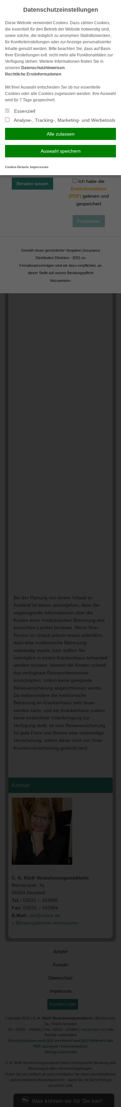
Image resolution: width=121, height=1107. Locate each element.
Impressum (39, 167)
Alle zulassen (61, 134)
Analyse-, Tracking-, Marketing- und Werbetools (64, 120)
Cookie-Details (17, 167)
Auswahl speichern (61, 151)
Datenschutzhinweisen (43, 67)
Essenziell (24, 111)
